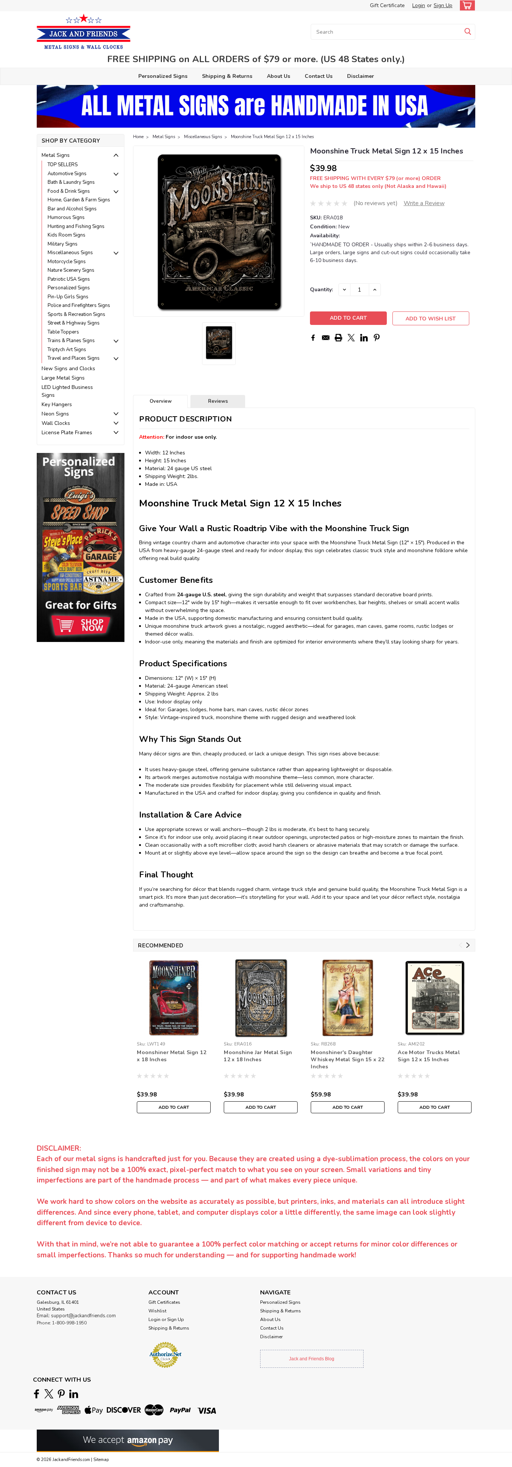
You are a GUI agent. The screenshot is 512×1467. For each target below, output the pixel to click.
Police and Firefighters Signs (79, 305)
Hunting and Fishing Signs (76, 226)
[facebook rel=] (36, 1393)
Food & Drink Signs (69, 191)
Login (418, 5)
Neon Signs (55, 413)
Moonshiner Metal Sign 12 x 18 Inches (171, 1056)
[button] (80, 547)
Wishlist (157, 1311)
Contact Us (318, 76)
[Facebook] (313, 337)
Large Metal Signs (63, 377)
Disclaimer (360, 76)
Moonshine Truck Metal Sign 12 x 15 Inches (272, 137)
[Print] (338, 337)
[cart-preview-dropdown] (465, 5)
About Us (278, 76)
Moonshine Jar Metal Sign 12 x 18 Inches (258, 1056)
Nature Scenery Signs (71, 270)
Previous (139, 231)
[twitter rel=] (49, 1393)
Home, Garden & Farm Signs (79, 200)
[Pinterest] (376, 337)
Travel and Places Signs (74, 358)
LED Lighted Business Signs (67, 391)
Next (297, 231)
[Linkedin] (364, 337)
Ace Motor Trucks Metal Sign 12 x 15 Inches (429, 1056)
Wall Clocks (56, 423)
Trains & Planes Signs (71, 340)
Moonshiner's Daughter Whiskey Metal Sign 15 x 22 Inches (347, 1059)
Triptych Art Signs (67, 349)
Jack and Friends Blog (311, 1358)
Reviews (218, 401)
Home (138, 137)
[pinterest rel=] (61, 1393)
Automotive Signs (67, 173)
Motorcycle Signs (67, 261)
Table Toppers (63, 332)
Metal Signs (56, 155)
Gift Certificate (387, 5)
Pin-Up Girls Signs (68, 296)
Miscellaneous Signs (70, 252)
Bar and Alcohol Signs (72, 209)
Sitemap (101, 1460)
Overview (161, 401)
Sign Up (443, 5)
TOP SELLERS (63, 164)
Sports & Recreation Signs (76, 314)
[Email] (325, 337)
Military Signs (63, 244)
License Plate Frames (67, 432)
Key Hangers (57, 404)
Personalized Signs (162, 76)
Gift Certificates (164, 1302)
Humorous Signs (66, 217)
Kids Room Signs (66, 235)
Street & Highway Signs (74, 323)
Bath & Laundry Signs (71, 182)
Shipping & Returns (227, 76)
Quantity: (321, 289)
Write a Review (424, 203)
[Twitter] (351, 337)
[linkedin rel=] (73, 1393)
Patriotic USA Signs (69, 279)
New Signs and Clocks (68, 368)
